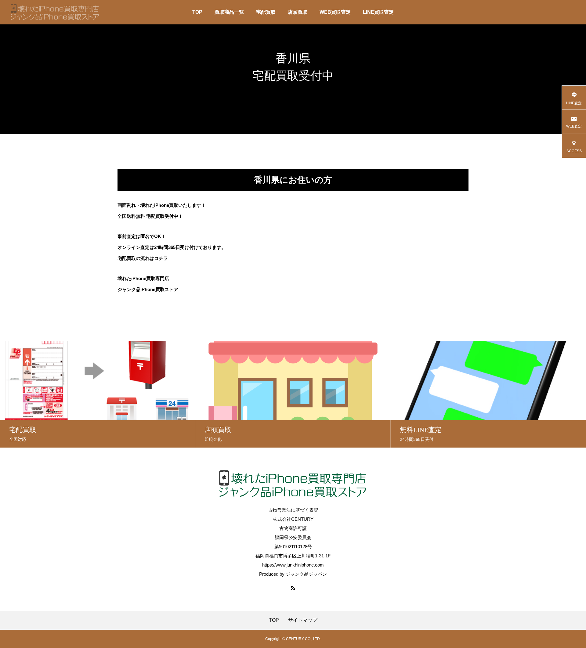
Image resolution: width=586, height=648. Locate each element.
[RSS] (293, 588)
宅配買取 (266, 12)
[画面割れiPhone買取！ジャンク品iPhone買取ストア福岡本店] (55, 12)
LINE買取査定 (378, 12)
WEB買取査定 (335, 12)
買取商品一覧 (229, 12)
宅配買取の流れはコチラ (143, 258)
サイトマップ (302, 620)
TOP (197, 12)
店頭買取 (297, 12)
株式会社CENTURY (293, 519)
